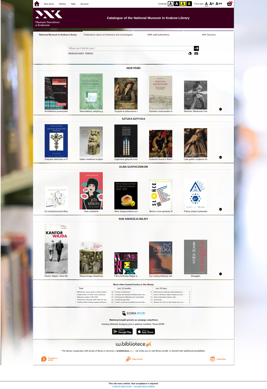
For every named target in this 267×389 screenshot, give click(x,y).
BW (177, 3)
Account (84, 4)
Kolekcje (89, 53)
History (62, 4)
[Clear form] (190, 53)
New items (49, 4)
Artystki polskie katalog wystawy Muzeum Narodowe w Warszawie (100, 302)
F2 (218, 3)
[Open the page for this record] (57, 93)
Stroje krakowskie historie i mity (165, 297)
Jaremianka (158, 300)
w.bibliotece (124, 351)
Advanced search (76, 53)
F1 (211, 3)
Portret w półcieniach (122, 292)
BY (189, 3)
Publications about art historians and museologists (108, 34)
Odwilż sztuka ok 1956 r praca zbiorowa (91, 294)
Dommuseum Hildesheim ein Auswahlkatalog (131, 297)
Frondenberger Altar (122, 300)
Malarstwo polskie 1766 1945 (87, 297)
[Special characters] (196, 53)
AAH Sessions (209, 34)
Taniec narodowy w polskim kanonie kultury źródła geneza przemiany (139, 302)
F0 (206, 3)
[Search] (196, 48)
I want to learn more (121, 386)
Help (73, 4)
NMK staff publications (158, 34)
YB (183, 3)
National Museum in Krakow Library (58, 34)
